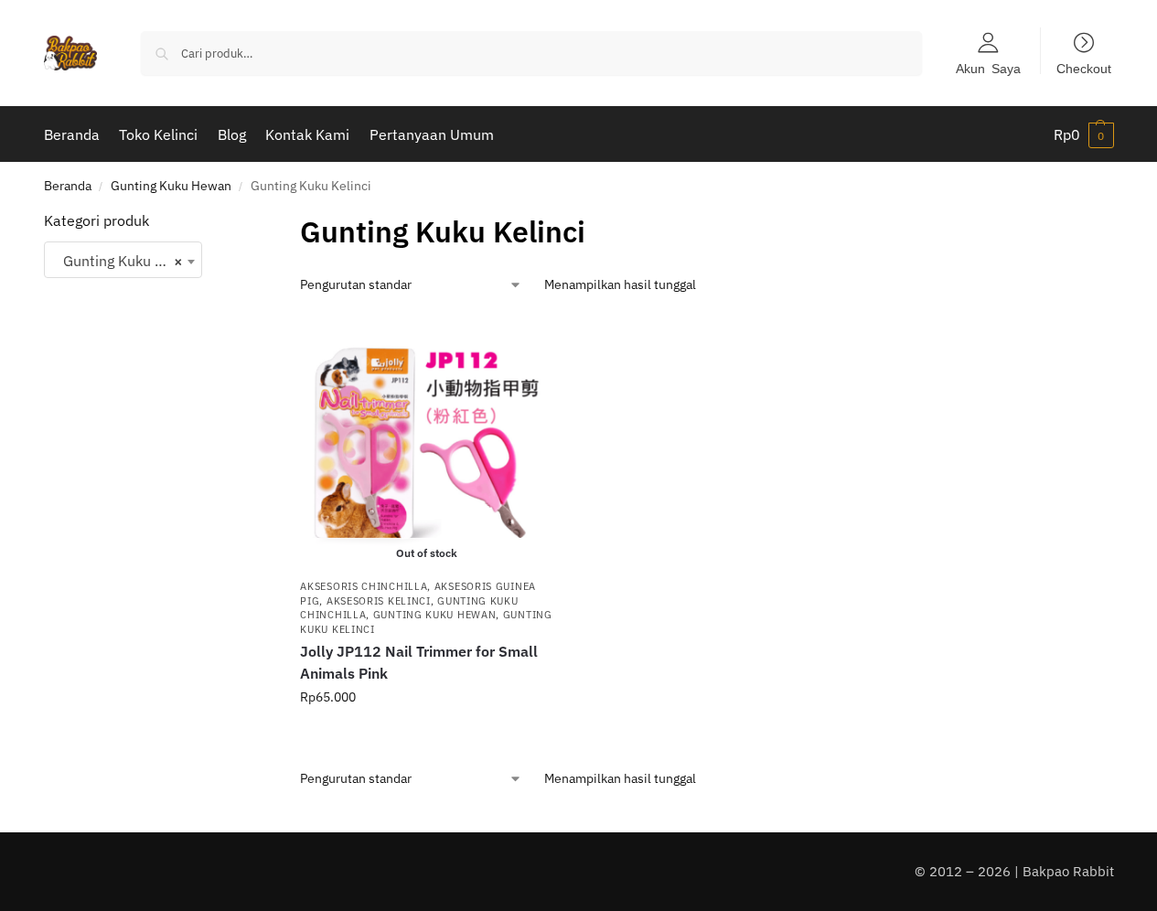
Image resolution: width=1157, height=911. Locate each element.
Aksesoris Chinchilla (363, 586)
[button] (1084, 134)
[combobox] (123, 259)
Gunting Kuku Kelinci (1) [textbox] (127, 261)
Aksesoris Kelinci (379, 601)
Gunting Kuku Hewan (171, 185)
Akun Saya (988, 67)
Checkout (1083, 67)
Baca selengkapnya (427, 736)
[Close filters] (230, 221)
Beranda (67, 185)
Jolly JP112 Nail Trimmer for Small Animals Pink (419, 662)
